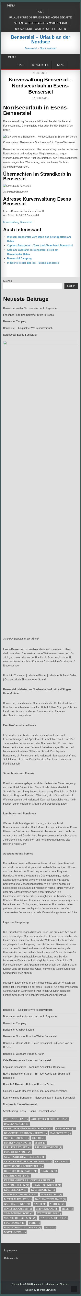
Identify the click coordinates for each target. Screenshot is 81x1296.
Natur (40, 1203)
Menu (11, 5)
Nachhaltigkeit (17, 1203)
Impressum (10, 1250)
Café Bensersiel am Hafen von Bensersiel (27, 1060)
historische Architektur (23, 1166)
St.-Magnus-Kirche (18, 1213)
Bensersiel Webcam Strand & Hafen (23, 1053)
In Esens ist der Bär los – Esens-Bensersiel (33, 262)
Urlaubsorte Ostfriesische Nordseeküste (40, 17)
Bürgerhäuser (16, 1137)
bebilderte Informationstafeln (28, 1128)
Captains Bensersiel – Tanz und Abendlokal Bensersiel (34, 1067)
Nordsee (57, 1203)
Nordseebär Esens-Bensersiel (20, 334)
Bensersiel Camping (19, 258)
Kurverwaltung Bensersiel (17, 222)
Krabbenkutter (17, 1175)
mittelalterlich (17, 1199)
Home (40, 11)
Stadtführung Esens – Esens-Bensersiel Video (29, 1111)
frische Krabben (17, 1152)
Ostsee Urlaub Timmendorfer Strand (25, 679)
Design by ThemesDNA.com (40, 1290)
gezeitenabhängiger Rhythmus (28, 1161)
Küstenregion (15, 1189)
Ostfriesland (47, 1208)
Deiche (38, 1137)
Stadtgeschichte (53, 1218)
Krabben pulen (16, 1185)
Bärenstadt (60, 1133)
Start (21, 64)
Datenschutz (11, 1258)
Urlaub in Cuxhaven (14, 675)
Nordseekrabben (18, 1208)
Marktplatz (51, 1194)
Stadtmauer (14, 1222)
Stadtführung (49, 1213)
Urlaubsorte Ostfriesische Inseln (40, 29)
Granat (62, 1161)
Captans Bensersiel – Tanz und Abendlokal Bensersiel (40, 245)
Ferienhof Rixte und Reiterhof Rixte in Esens (28, 314)
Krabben (49, 1170)
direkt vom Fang (17, 1142)
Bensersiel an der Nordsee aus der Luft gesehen (30, 308)
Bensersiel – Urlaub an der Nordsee (40, 39)
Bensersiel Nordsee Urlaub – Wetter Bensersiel (30, 1036)
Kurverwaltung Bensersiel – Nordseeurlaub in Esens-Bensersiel (41, 86)
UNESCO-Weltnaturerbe (22, 1227)
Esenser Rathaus (17, 1147)
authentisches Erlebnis (49, 1119)
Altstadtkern (16, 1119)
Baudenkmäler (16, 1123)
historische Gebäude (20, 1170)
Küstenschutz (43, 1189)
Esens (59, 64)
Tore (34, 1222)
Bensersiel (40, 64)
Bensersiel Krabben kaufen (18, 1029)
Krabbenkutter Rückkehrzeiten (29, 1180)
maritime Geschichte (20, 1194)
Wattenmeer (15, 1232)
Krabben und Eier (47, 1185)
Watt (50, 1227)
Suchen (7, 280)
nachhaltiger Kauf (50, 1199)
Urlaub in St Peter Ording (63, 675)
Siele (67, 1208)
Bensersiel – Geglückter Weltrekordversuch (27, 328)
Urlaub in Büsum (37, 675)
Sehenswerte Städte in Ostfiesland (40, 23)
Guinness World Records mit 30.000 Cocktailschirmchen (35, 1090)
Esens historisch (48, 1147)
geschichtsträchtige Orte (24, 1156)
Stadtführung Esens (20, 1218)
